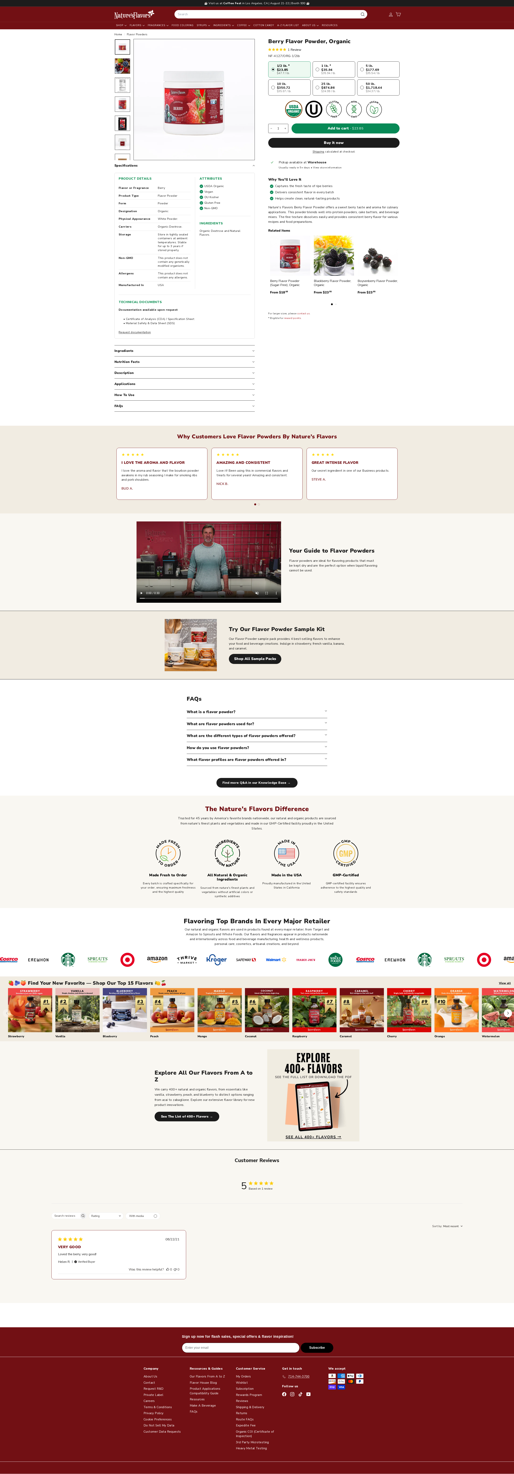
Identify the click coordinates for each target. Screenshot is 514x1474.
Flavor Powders (137, 34)
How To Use (124, 395)
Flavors (136, 25)
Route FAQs (245, 1419)
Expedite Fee (246, 1425)
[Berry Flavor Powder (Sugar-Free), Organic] (290, 256)
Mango (202, 1036)
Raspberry (299, 1036)
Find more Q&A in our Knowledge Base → (257, 783)
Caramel (346, 1036)
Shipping (318, 152)
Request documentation (135, 332)
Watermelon (491, 1036)
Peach (154, 1036)
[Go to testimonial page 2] (259, 504)
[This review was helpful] (167, 1269)
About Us (309, 25)
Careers (149, 1401)
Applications (125, 384)
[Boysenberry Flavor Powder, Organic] (378, 256)
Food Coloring (183, 25)
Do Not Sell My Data (159, 1425)
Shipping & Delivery (250, 1407)
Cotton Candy (263, 25)
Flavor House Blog (203, 1383)
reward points (292, 318)
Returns (241, 1413)
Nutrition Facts (127, 362)
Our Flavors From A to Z (207, 1376)
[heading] (134, 14)
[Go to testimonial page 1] (255, 504)
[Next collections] (508, 1013)
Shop (120, 25)
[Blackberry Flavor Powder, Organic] (334, 256)
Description (124, 373)
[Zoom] (194, 99)
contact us (303, 313)
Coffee (242, 25)
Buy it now (334, 142)
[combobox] (270, 14)
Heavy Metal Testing (251, 1448)
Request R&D (153, 1389)
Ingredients (222, 25)
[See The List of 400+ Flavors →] (313, 1095)
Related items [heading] (279, 230)
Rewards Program (249, 1395)
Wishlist (242, 1383)
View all (505, 983)
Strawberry (16, 1036)
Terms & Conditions (158, 1407)
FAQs (118, 406)
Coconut (250, 1036)
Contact (149, 1383)
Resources (330, 25)
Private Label (153, 1395)
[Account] (391, 14)
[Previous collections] (7, 1013)
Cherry (392, 1036)
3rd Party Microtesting (252, 1442)
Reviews (242, 1401)
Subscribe (317, 1347)
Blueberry (110, 1036)
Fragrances (157, 25)
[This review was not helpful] (175, 1269)
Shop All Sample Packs (255, 658)
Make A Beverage (203, 1406)
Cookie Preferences (158, 1419)
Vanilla (60, 1036)
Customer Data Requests (162, 1432)
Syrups (202, 25)
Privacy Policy (154, 1413)
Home (118, 34)
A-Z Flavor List (288, 25)
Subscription (245, 1389)
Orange (439, 1036)
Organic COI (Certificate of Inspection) (255, 1434)
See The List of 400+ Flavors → (187, 1116)
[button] (398, 14)
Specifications (126, 165)
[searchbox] (65, 1216)
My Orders (243, 1376)
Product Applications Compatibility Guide (205, 1391)
